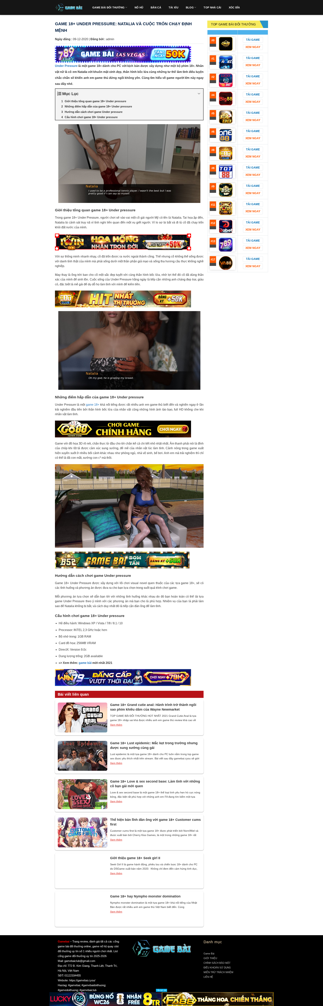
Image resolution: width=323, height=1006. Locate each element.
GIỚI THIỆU (210, 958)
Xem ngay (252, 47)
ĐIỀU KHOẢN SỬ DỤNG (217, 967)
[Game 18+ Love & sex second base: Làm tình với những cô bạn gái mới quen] (82, 794)
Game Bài (209, 953)
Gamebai (63, 941)
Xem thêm (116, 724)
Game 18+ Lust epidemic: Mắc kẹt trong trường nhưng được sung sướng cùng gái (154, 745)
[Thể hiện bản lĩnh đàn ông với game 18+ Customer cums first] (82, 832)
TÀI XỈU (173, 7)
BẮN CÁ (156, 7)
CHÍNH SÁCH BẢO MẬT (217, 963)
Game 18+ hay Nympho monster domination (145, 896)
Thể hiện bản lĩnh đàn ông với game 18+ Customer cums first (155, 822)
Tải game (253, 39)
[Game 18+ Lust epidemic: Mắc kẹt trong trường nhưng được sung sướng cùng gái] (82, 756)
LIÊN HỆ (208, 977)
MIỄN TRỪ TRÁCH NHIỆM (218, 972)
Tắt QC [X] (161, 990)
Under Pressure (66, 65)
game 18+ (92, 404)
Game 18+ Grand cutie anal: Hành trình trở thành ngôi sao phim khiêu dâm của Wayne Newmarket (153, 707)
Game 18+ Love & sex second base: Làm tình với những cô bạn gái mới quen (155, 784)
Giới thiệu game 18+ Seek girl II (135, 858)
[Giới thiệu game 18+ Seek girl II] (82, 871)
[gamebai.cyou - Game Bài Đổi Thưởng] (69, 7)
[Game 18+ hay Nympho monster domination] (82, 909)
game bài (85, 662)
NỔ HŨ (139, 7)
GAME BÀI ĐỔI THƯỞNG (108, 7)
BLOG (190, 7)
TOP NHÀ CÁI (212, 7)
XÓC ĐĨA (234, 7)
